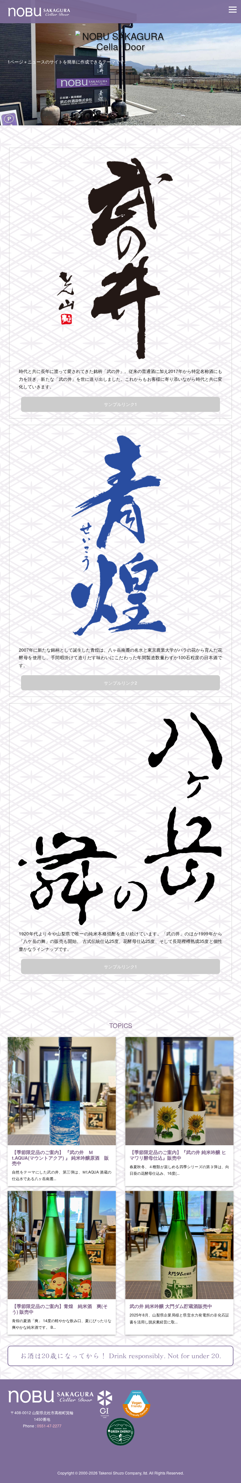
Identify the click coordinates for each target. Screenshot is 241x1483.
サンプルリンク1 (120, 404)
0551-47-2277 (49, 1425)
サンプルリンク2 (120, 683)
